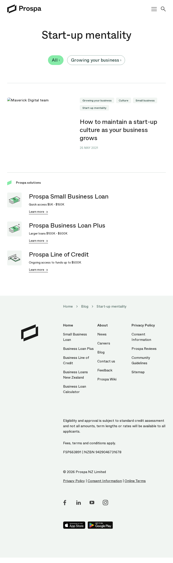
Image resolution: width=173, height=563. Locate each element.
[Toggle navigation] (152, 9)
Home (68, 306)
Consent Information (105, 480)
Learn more (36, 212)
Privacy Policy (74, 480)
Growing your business (96, 60)
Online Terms (135, 480)
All (56, 60)
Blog (84, 306)
